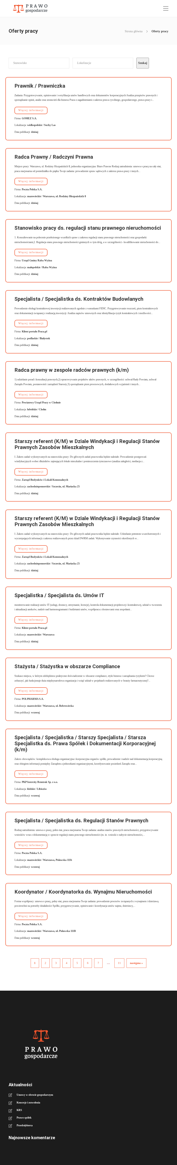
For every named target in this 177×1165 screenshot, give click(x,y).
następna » (136, 963)
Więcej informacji (31, 110)
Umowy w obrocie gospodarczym (35, 1094)
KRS (19, 1110)
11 (119, 963)
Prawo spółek (24, 1117)
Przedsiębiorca (25, 1125)
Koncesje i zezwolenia (28, 1102)
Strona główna (133, 31)
